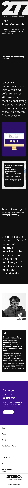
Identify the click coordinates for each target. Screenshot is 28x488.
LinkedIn (4, 471)
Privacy (10, 484)
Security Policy (16, 484)
